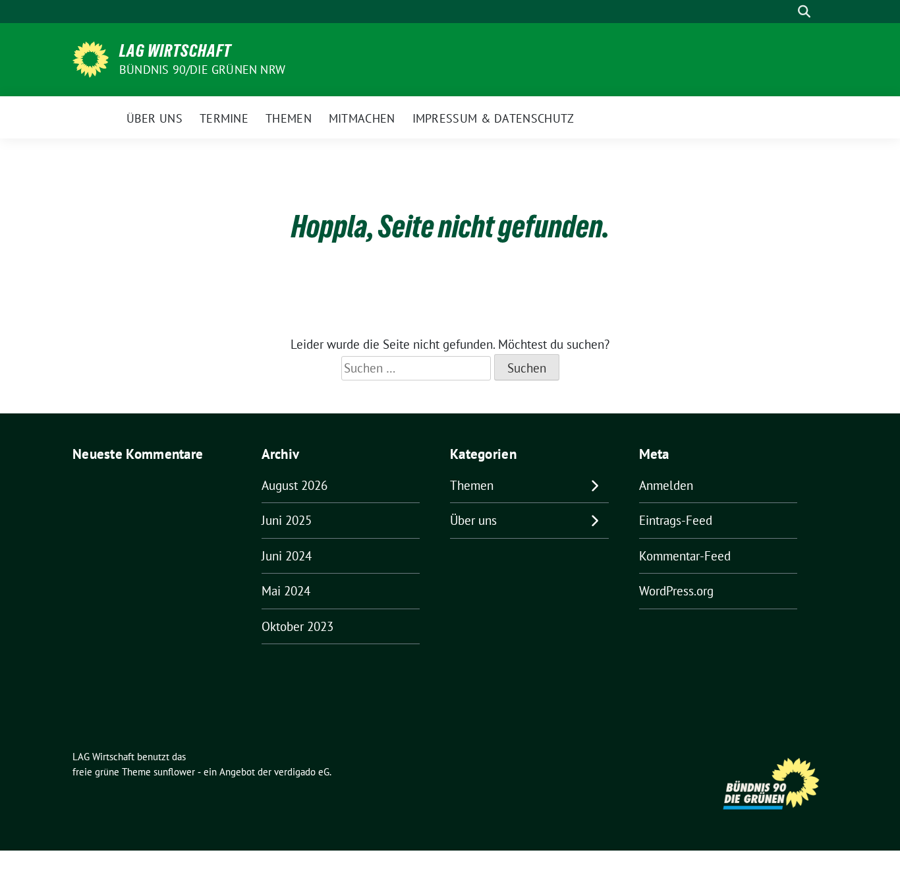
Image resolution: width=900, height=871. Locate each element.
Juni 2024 (287, 556)
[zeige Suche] (804, 11)
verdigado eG (301, 772)
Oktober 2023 (297, 626)
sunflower (174, 772)
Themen (471, 485)
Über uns (473, 520)
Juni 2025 (287, 520)
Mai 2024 (286, 591)
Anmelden (666, 485)
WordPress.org (676, 591)
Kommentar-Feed (685, 556)
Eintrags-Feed (675, 520)
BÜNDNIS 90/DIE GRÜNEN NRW (202, 69)
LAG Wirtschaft (175, 51)
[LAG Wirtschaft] (90, 58)
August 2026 (294, 485)
